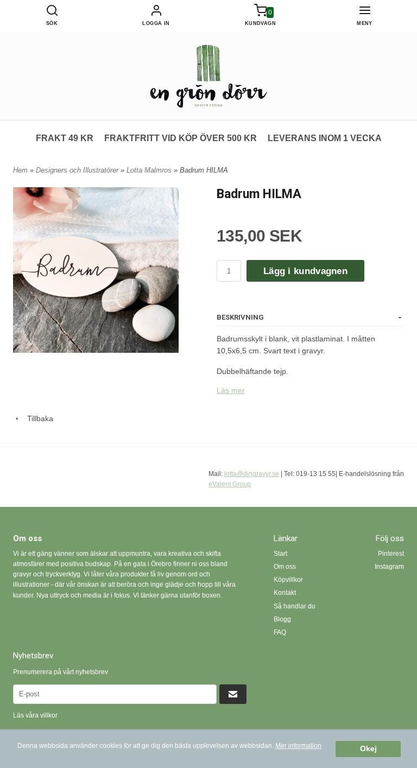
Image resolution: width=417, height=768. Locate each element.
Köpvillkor (288, 579)
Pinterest (391, 553)
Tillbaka (37, 418)
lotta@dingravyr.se (251, 474)
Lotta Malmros (150, 170)
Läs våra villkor (35, 715)
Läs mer (231, 390)
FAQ (280, 632)
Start (280, 553)
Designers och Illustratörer (78, 170)
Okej (368, 749)
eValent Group (229, 484)
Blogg (282, 619)
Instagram (389, 566)
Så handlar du (294, 606)
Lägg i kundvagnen (305, 271)
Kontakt (285, 592)
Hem (20, 170)
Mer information (298, 746)
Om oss (285, 566)
